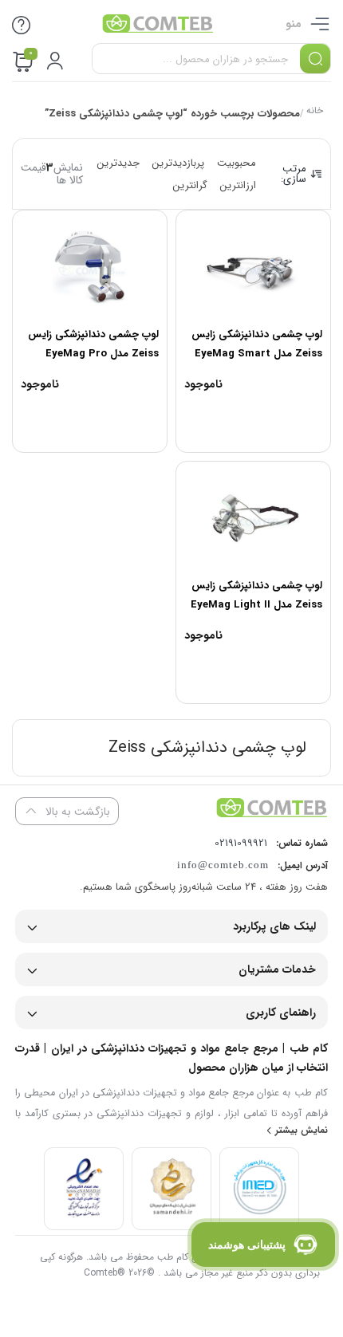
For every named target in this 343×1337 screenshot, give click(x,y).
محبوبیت (236, 163)
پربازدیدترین (178, 163)
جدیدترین (118, 163)
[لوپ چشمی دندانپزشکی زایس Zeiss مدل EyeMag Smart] (253, 266)
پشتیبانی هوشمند (247, 1244)
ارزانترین (238, 185)
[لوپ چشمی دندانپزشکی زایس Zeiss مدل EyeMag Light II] (253, 517)
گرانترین (190, 185)
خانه (314, 112)
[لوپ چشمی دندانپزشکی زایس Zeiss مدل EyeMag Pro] (90, 266)
